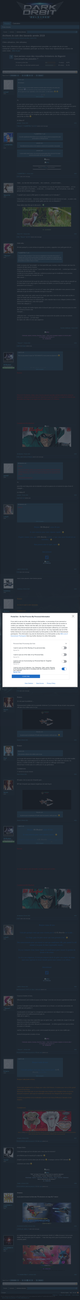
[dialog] (40, 650)
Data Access (40, 683)
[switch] (64, 648)
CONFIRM (26, 676)
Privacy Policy (51, 683)
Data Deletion (29, 683)
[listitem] (40, 643)
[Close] (74, 617)
